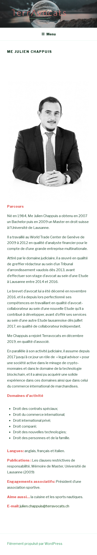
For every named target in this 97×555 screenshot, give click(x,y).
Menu (51, 34)
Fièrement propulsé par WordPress (34, 544)
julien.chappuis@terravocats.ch (44, 506)
